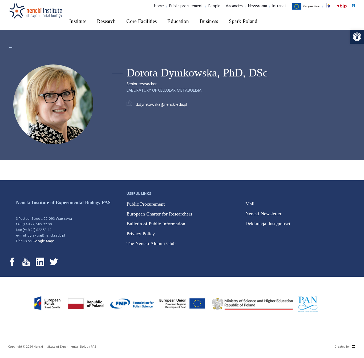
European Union (306, 9)
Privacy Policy (141, 233)
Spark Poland (243, 21)
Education (178, 21)
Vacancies (234, 6)
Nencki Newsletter (263, 213)
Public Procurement (146, 204)
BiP (341, 9)
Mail (249, 203)
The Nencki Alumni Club (151, 243)
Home (159, 6)
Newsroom (257, 6)
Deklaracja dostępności (267, 223)
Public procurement (186, 6)
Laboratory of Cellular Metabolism (164, 90)
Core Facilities (141, 21)
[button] (357, 37)
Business (209, 21)
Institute (77, 21)
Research (106, 21)
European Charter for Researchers (159, 214)
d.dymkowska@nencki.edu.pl (161, 104)
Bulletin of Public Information (156, 223)
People (214, 6)
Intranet (279, 6)
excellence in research (331, 6)
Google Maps (43, 241)
